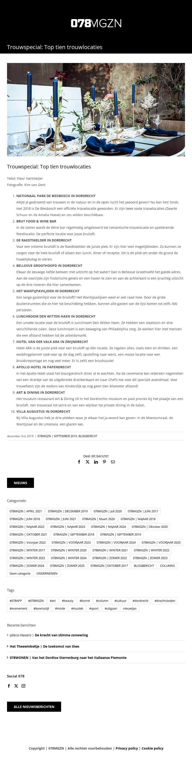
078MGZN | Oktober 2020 (150, 527)
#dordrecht (140, 601)
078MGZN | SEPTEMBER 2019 (57, 436)
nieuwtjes (130, 608)
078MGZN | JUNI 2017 (143, 511)
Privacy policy (127, 748)
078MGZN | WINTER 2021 (110, 550)
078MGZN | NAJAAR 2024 (108, 527)
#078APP (16, 601)
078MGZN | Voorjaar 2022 (28, 542)
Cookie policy (152, 748)
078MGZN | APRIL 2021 (26, 511)
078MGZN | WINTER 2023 (27, 558)
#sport (94, 608)
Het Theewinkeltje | (44, 646)
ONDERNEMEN (47, 573)
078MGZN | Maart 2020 (98, 519)
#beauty (68, 601)
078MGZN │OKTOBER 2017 (109, 566)
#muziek (77, 608)
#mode (60, 608)
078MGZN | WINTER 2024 (68, 558)
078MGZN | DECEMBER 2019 (68, 511)
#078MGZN (36, 601)
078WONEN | (68, 657)
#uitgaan (111, 608)
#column (102, 601)
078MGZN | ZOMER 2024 (27, 566)
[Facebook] (9, 686)
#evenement (18, 608)
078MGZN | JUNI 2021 (61, 519)
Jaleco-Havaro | (49, 635)
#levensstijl (41, 608)
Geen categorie (20, 573)
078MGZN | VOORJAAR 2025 (161, 542)
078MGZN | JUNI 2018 (25, 519)
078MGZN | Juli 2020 (108, 511)
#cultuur (120, 601)
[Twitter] (16, 686)
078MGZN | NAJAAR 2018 (138, 519)
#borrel (85, 601)
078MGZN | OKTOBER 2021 (28, 535)
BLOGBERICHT (87, 436)
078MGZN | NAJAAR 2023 (67, 527)
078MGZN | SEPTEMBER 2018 (73, 535)
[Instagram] (23, 686)
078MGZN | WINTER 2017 (27, 550)
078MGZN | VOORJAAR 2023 (71, 542)
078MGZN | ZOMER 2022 (109, 558)
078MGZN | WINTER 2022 (151, 550)
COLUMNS (167, 566)
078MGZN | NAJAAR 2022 (27, 527)
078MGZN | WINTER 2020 (68, 550)
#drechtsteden (165, 601)
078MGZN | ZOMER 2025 (67, 566)
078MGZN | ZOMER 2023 (150, 558)
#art (53, 601)
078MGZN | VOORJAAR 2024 (116, 542)
